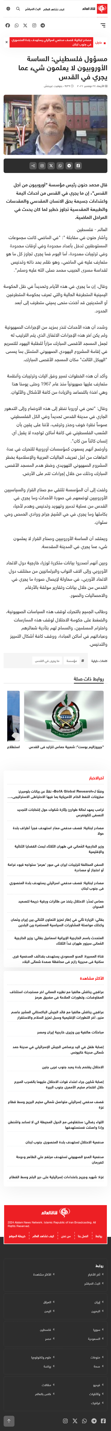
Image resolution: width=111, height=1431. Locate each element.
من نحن (66, 1235)
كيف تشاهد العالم (53, 9)
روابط (99, 1235)
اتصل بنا (83, 1235)
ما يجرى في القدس (47, 660)
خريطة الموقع (17, 1235)
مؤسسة (72, 660)
